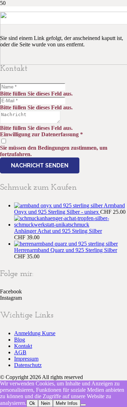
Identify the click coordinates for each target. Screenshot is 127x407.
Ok (32, 403)
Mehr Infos (67, 403)
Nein (45, 403)
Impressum (26, 359)
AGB (20, 352)
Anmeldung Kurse (34, 333)
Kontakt (23, 346)
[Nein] (83, 405)
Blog (19, 340)
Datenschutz (28, 365)
